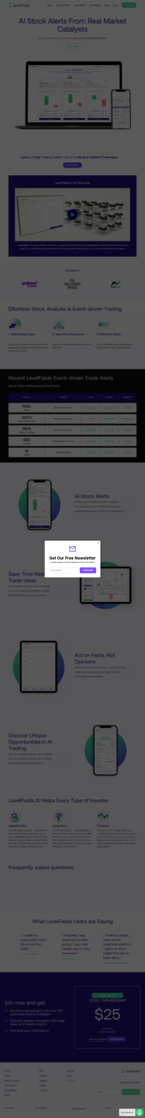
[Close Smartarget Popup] (98, 542)
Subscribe (88, 570)
